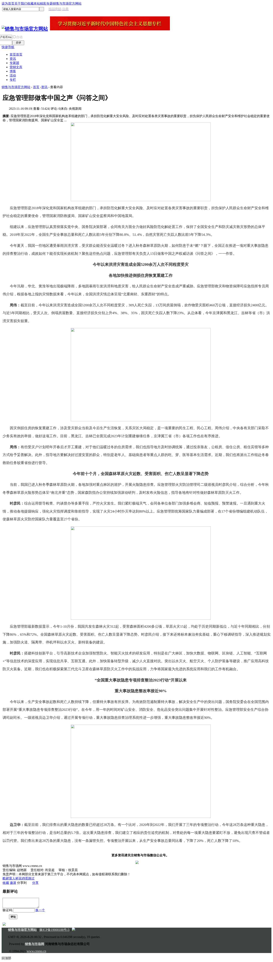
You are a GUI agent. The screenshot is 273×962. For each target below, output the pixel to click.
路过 (31, 878)
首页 (16, 54)
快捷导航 (8, 47)
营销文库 (16, 67)
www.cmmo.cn (36, 951)
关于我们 (20, 3)
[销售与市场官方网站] (25, 28)
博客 (13, 71)
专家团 (14, 63)
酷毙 (6, 878)
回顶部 (6, 958)
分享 (35, 882)
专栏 (13, 79)
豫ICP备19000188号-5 (54, 929)
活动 (13, 75)
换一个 (40, 910)
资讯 (13, 58)
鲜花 (18, 878)
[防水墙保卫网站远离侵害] (77, 929)
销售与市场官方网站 (67, 3)
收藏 (6, 882)
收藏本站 (33, 3)
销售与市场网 (34, 944)
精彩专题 (46, 3)
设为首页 (8, 3)
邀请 (13, 882)
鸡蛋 (25, 878)
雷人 (12, 878)
